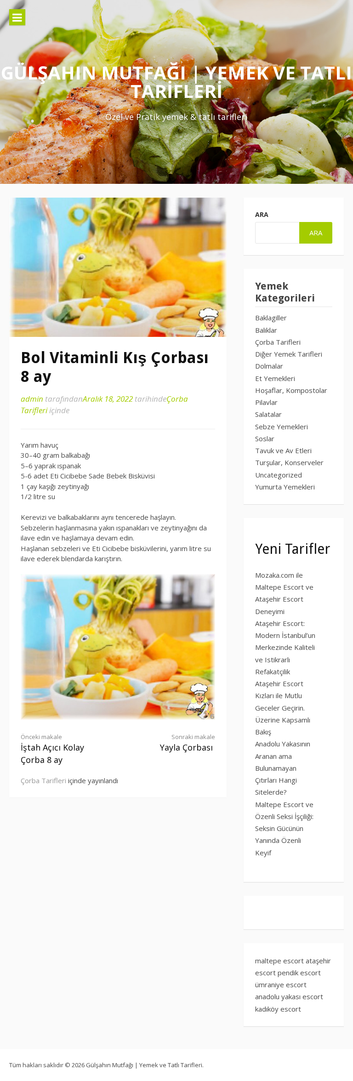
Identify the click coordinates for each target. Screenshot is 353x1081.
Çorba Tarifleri (43, 780)
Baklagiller (271, 317)
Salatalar (268, 414)
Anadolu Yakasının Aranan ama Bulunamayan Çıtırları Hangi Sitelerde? (282, 768)
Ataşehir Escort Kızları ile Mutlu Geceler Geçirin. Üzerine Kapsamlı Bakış (282, 707)
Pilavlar (266, 402)
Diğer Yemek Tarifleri (288, 353)
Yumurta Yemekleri (285, 486)
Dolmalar (269, 365)
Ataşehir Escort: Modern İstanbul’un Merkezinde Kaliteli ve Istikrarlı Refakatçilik (285, 647)
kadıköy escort (278, 1008)
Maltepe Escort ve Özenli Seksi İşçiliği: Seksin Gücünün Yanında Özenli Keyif (284, 828)
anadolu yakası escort (289, 996)
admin (32, 398)
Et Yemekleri (275, 378)
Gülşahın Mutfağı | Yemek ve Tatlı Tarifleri (176, 81)
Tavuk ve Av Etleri (283, 450)
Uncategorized (278, 474)
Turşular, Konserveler (289, 462)
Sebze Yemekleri (281, 426)
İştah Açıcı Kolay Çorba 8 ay (52, 749)
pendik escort (299, 972)
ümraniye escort (281, 984)
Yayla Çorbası (187, 743)
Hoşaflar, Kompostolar (291, 390)
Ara (261, 214)
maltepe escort (279, 960)
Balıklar (266, 330)
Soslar (264, 438)
